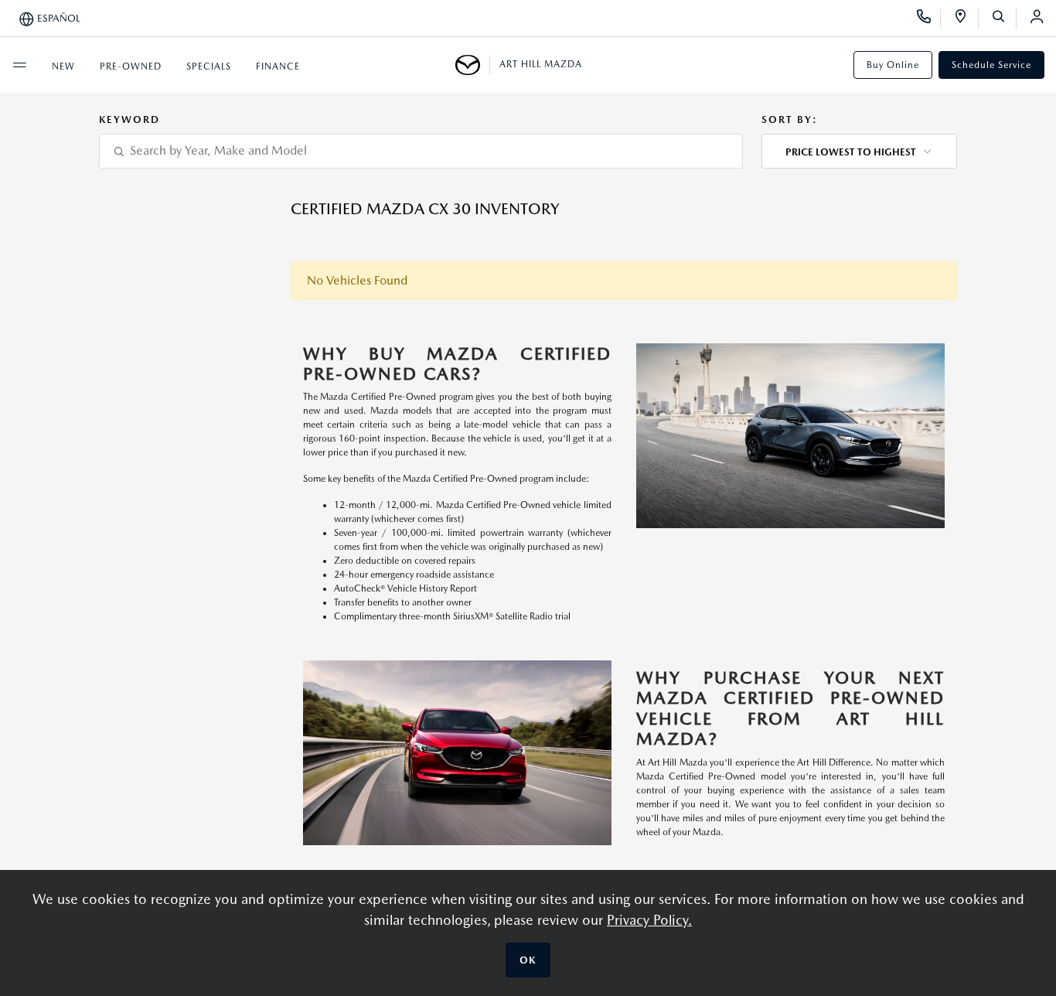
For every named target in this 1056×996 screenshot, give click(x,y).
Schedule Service (991, 65)
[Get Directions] (966, 19)
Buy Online (893, 65)
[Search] (1004, 19)
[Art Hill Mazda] (472, 65)
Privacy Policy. (649, 920)
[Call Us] (929, 18)
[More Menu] (19, 65)
